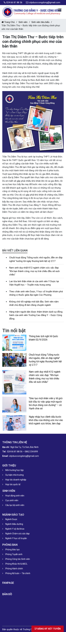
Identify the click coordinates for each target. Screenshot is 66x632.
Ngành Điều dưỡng (14, 524)
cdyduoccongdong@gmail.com (44, 2)
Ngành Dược (11, 519)
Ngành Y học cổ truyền (16, 538)
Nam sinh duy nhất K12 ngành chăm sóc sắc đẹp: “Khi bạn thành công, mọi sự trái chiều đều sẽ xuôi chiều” (34, 271)
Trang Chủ (9, 22)
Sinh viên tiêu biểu (40, 22)
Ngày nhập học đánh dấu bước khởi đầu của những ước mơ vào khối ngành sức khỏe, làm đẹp (46, 420)
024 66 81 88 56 (14, 2)
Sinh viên (23, 22)
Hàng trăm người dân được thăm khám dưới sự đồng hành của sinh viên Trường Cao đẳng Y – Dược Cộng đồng (35, 315)
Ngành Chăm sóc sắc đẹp (17, 533)
